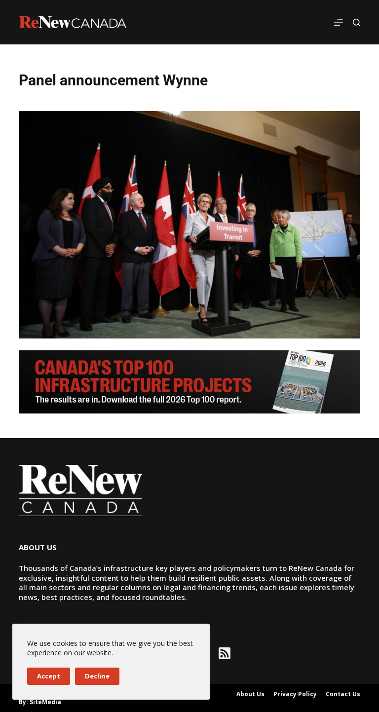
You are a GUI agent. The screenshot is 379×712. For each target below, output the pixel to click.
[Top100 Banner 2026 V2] (189, 380)
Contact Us (343, 694)
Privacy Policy (295, 694)
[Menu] (338, 22)
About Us (250, 694)
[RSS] (224, 653)
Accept (48, 676)
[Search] (356, 22)
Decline (97, 676)
